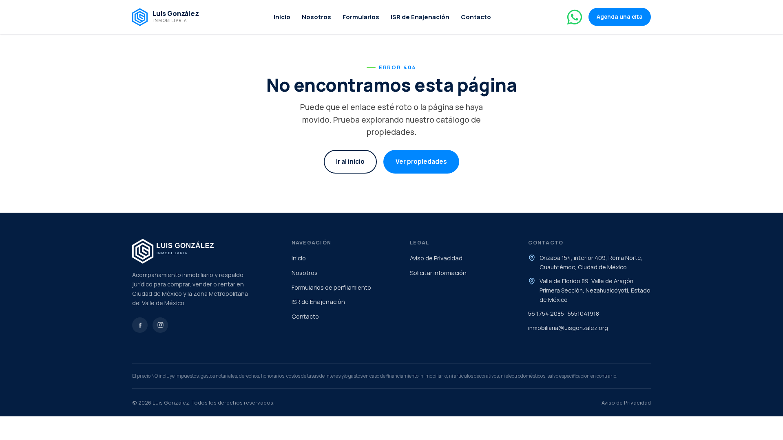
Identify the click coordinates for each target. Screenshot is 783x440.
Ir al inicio (350, 161)
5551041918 (583, 313)
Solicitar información (438, 272)
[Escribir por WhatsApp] (575, 17)
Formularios (361, 17)
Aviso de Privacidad (436, 258)
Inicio (282, 17)
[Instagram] (160, 325)
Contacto (476, 17)
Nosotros (316, 17)
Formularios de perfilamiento (331, 287)
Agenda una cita (620, 16)
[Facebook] (140, 325)
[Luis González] (203, 251)
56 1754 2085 (546, 313)
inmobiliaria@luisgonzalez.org (568, 328)
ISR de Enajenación (420, 17)
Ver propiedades (421, 161)
